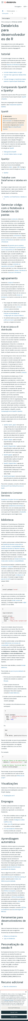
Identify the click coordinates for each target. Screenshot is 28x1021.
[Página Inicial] (2, 11)
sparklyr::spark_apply (10, 425)
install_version (16, 600)
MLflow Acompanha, (10, 891)
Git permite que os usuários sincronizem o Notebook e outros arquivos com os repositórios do (13, 247)
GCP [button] (25, 6)
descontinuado (7, 121)
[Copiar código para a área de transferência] (25, 589)
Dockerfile (23, 512)
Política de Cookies (9, 1000)
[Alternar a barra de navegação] (2, 2)
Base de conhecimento (10, 986)
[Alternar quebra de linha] (22, 613)
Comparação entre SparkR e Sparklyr (11, 411)
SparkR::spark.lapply (9, 476)
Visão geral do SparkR (10, 152)
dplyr (10, 167)
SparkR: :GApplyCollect (10, 463)
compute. (24, 372)
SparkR (24, 97)
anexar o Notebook (20, 270)
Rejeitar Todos (14, 1012)
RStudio (6, 681)
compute (10, 282)
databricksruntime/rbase (16, 506)
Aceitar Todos (14, 1016)
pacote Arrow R (5, 579)
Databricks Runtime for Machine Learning (12, 548)
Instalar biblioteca (14, 693)
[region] (14, 1005)
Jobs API (9, 824)
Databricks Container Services (10, 499)
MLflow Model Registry (18, 897)
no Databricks (9, 938)
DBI (18, 167)
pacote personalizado (17, 671)
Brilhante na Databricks (10, 936)
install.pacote (19, 575)
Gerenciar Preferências (14, 1008)
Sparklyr (4, 99)
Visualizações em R (9, 795)
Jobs (18, 901)
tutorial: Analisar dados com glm (13, 72)
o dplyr (24, 602)
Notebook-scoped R (7, 566)
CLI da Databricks (10, 828)
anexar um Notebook (7, 240)
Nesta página (6, 18)
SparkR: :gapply (8, 455)
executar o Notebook (15, 272)
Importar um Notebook (13, 64)
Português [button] (18, 6)
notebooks (14, 219)
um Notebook (17, 235)
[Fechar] (26, 992)
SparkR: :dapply (8, 439)
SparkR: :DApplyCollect (10, 446)
